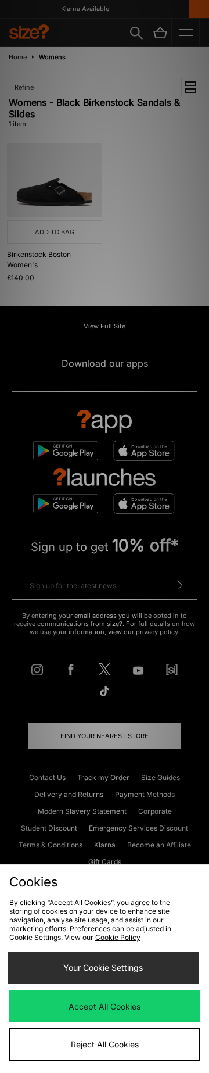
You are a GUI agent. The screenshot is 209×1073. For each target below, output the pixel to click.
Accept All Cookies (104, 1006)
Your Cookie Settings (103, 967)
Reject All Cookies (105, 1044)
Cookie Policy (117, 937)
